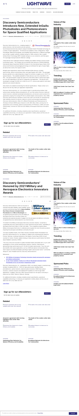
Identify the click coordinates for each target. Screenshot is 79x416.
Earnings (42, 12)
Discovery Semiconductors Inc (16, 36)
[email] (31, 41)
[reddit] (29, 41)
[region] (39, 413)
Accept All (73, 413)
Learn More (6, 283)
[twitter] (26, 41)
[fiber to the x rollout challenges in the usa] (65, 58)
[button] (4, 4)
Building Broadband (58, 12)
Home (55, 41)
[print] (50, 41)
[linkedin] (24, 41)
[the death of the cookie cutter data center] (65, 33)
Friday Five (35, 12)
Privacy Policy (40, 413)
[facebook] (22, 41)
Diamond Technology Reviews (23, 12)
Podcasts (48, 12)
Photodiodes (6, 18)
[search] (6, 4)
